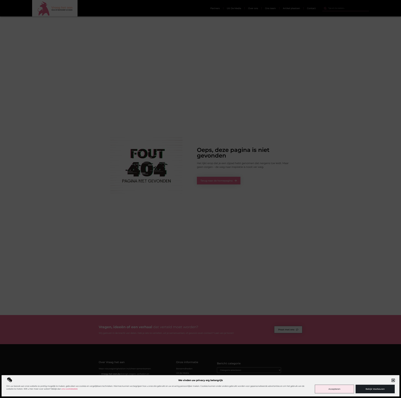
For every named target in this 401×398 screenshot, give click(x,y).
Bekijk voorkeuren (375, 389)
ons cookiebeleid (69, 389)
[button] (393, 380)
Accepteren (334, 389)
